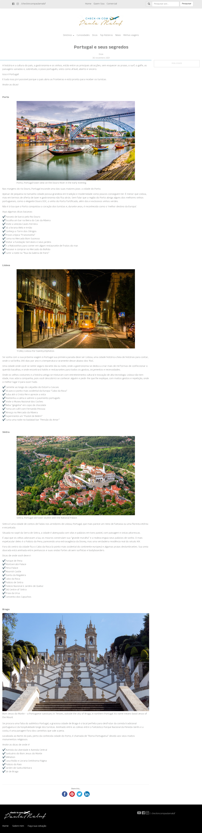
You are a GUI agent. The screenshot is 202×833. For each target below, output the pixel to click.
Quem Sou (99, 4)
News (118, 35)
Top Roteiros (106, 35)
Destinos (68, 35)
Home (88, 4)
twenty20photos (45, 351)
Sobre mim (18, 826)
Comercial (112, 4)
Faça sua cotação (37, 826)
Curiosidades (83, 35)
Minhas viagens (131, 35)
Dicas (95, 35)
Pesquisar (186, 4)
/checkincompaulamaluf (33, 4)
